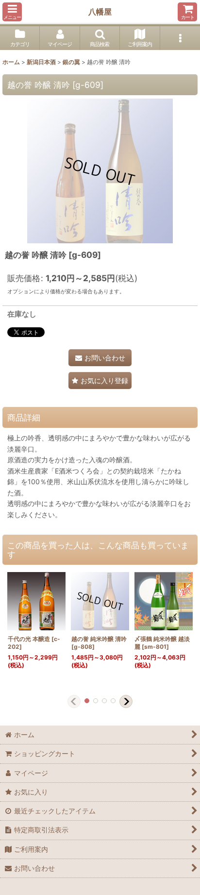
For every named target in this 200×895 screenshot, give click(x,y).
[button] (12, 11)
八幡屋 (100, 12)
